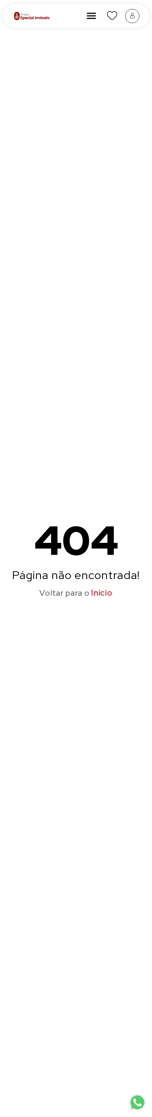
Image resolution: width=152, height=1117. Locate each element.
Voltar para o (75, 593)
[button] (91, 16)
